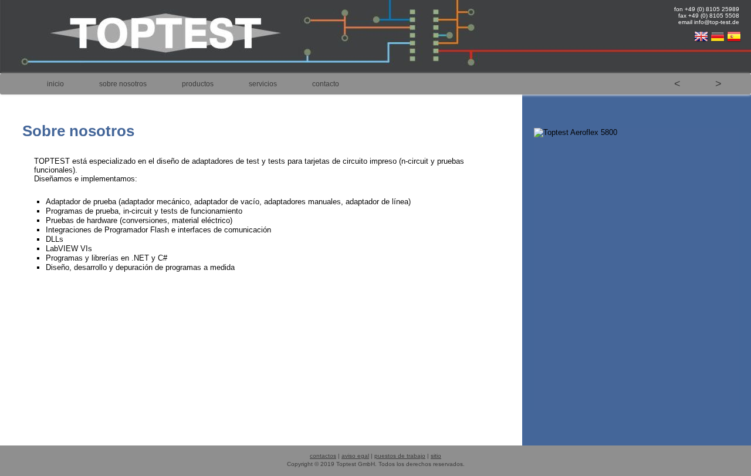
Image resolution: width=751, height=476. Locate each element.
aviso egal (355, 456)
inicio (55, 84)
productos (198, 84)
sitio (436, 456)
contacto (325, 84)
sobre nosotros (123, 84)
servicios (263, 84)
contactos (323, 456)
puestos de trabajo (399, 456)
